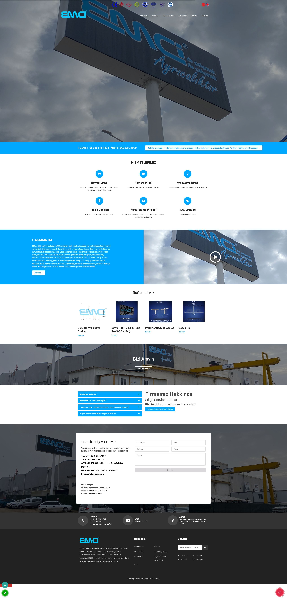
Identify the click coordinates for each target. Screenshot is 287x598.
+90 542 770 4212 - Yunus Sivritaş (102, 470)
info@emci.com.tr (95, 474)
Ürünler (157, 547)
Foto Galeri (138, 552)
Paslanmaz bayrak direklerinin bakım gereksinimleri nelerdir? (104, 407)
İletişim (205, 16)
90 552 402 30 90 (95, 463)
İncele (80, 335)
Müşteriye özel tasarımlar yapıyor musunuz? (98, 414)
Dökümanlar (139, 557)
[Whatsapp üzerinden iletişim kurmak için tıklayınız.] (5, 593)
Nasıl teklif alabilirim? (88, 394)
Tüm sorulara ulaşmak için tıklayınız (160, 409)
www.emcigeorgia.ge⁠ (98, 491)
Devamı (38, 273)
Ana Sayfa (144, 16)
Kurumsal (183, 16)
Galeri (194, 16)
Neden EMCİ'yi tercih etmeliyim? (93, 401)
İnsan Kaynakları (160, 552)
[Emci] (91, 14)
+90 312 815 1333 (98, 456)
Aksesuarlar (168, 16)
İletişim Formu (143, 369)
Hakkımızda (138, 547)
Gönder (170, 470)
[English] (207, 4)
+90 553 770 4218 (96, 459)
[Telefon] (279, 592)
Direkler (154, 16)
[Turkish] (203, 4)
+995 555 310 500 (95, 494)
